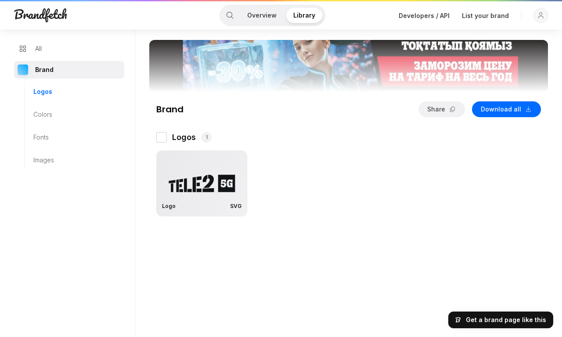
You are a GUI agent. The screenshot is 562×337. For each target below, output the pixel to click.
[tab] (230, 15)
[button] (541, 15)
